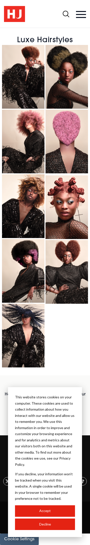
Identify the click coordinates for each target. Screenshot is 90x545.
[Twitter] (7, 481)
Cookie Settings (19, 539)
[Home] (14, 14)
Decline (45, 524)
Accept (45, 511)
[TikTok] (82, 481)
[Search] (66, 14)
